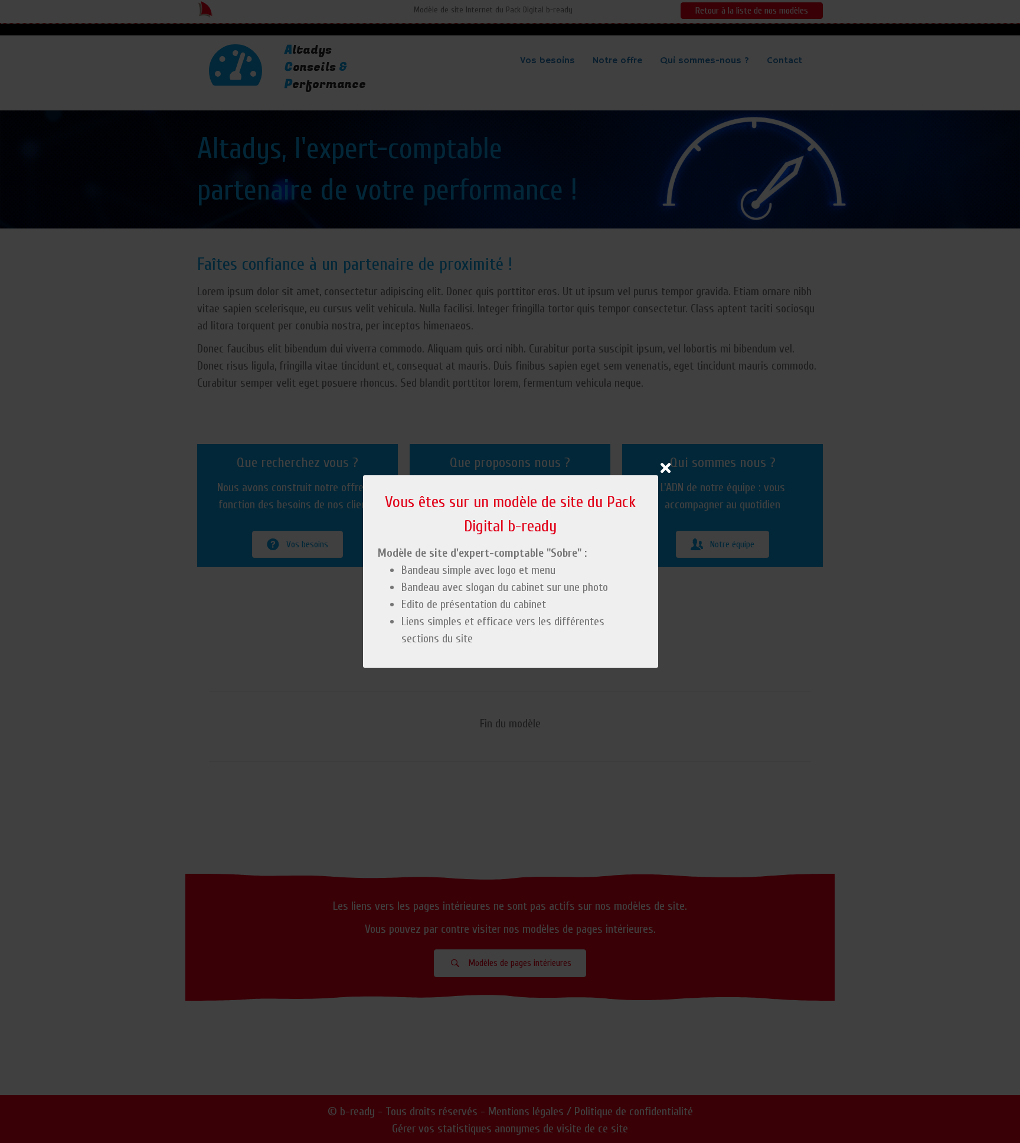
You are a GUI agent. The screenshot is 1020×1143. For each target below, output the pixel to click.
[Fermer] (665, 468)
